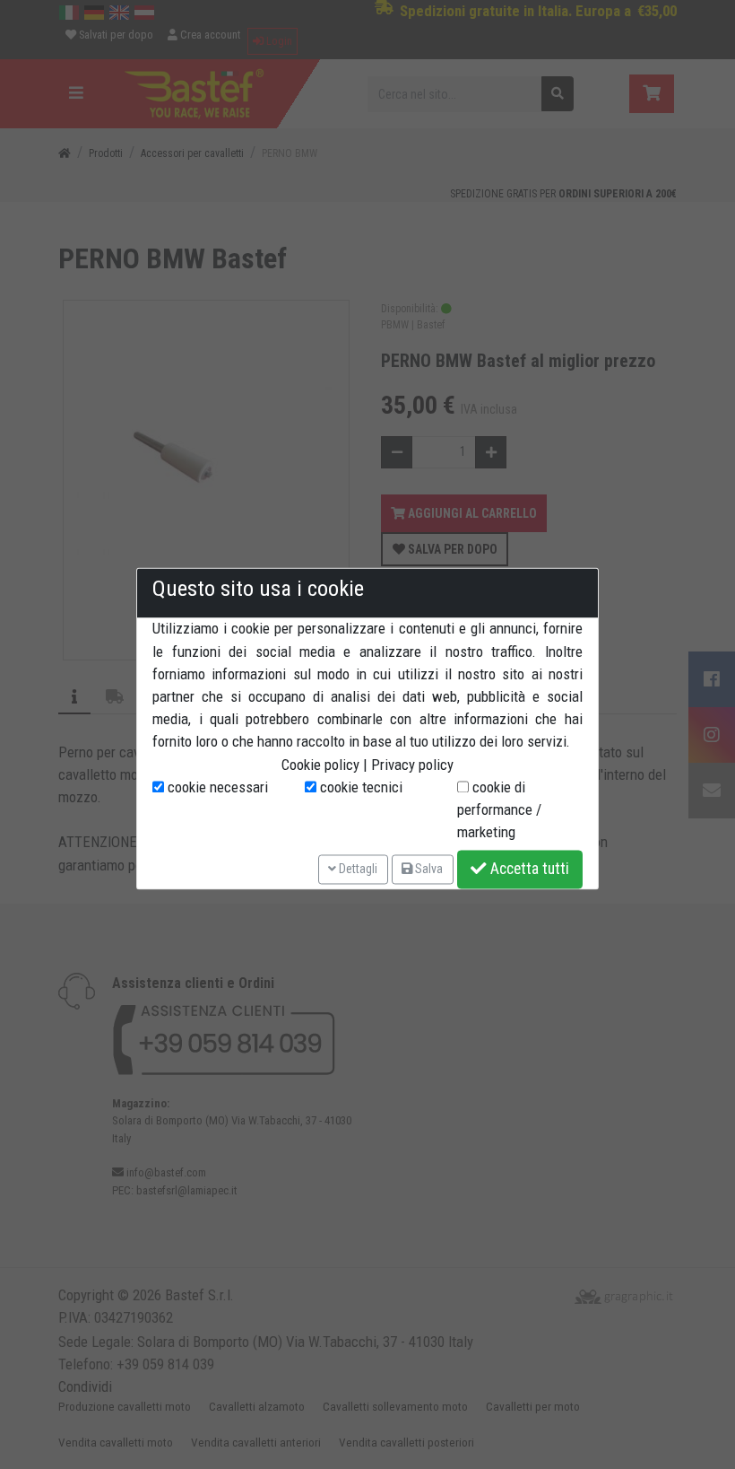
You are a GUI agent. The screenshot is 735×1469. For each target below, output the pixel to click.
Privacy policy (412, 765)
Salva (427, 868)
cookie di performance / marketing (499, 809)
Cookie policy (320, 765)
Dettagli (356, 868)
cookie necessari (216, 787)
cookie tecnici (359, 787)
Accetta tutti (528, 870)
